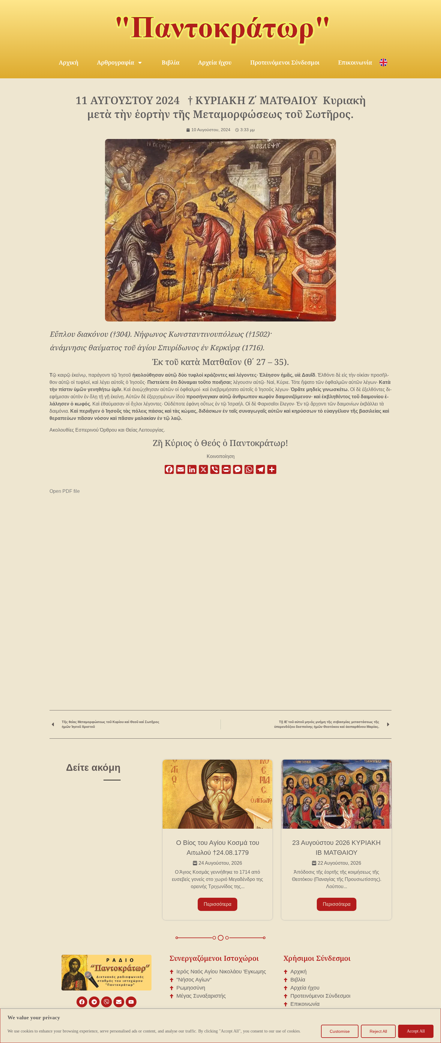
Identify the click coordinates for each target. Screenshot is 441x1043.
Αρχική (68, 62)
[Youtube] (131, 1001)
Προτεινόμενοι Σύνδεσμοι (285, 62)
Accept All (416, 1031)
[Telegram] (94, 1001)
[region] (220, 1025)
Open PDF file (65, 491)
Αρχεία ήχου (215, 62)
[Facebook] (81, 1001)
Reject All (378, 1031)
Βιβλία (170, 62)
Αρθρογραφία (115, 62)
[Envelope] (118, 1001)
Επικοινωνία (355, 62)
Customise (340, 1031)
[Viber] (106, 1001)
